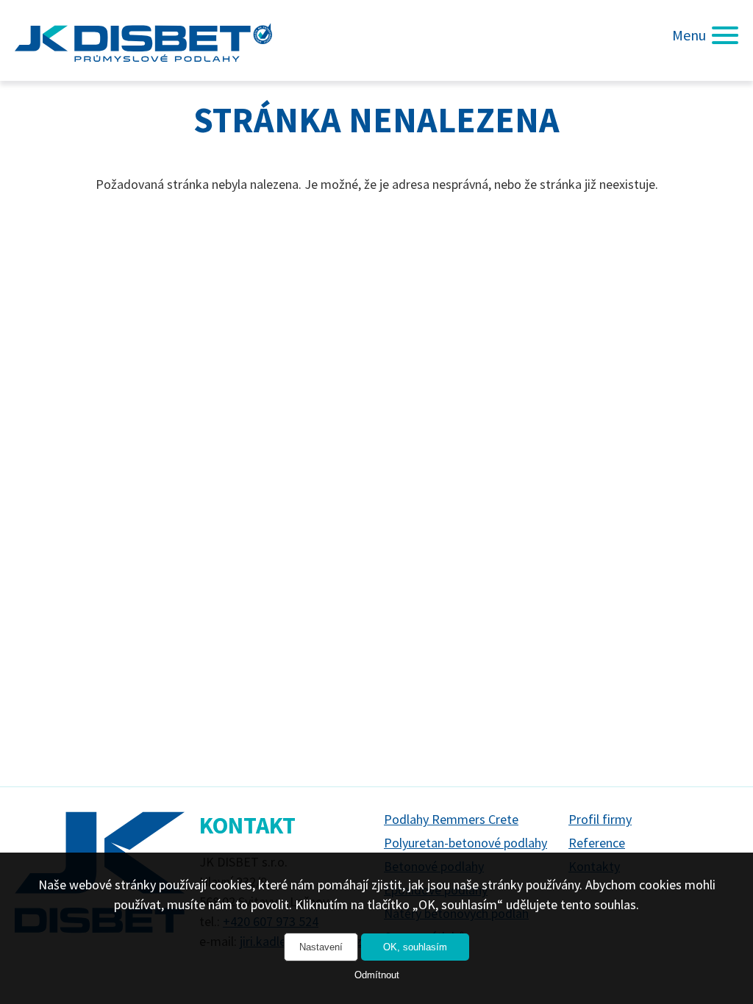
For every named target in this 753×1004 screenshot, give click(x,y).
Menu (689, 35)
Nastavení (321, 947)
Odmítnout (376, 974)
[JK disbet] (143, 40)
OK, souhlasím (415, 947)
